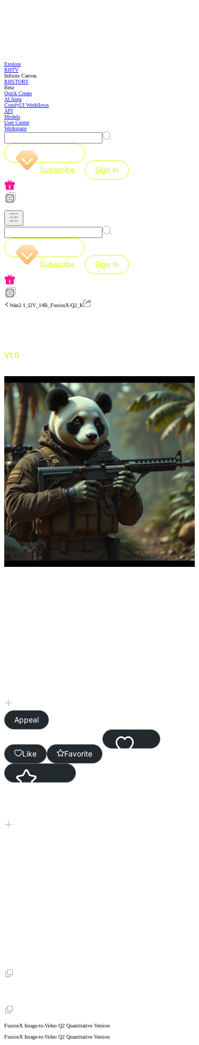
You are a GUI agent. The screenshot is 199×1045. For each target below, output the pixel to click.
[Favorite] (40, 773)
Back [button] (35, 325)
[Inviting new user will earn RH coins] (99, 185)
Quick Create (18, 93)
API (8, 111)
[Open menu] (13, 218)
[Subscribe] (44, 153)
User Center (16, 122)
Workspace (15, 128)
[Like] (131, 739)
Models (12, 117)
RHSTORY (16, 81)
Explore (12, 64)
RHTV (11, 70)
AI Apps (13, 99)
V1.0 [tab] (11, 355)
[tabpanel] (99, 696)
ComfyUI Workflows (26, 105)
